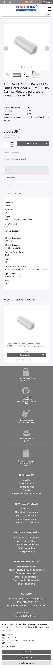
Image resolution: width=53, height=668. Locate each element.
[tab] (26, 170)
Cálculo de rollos (26, 548)
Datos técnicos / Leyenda (26, 544)
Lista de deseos (13, 152)
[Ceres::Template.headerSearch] (48, 14)
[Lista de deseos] (39, 2)
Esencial (9, 635)
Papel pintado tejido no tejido (27, 580)
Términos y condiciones (26, 519)
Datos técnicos (12, 186)
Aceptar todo (26, 652)
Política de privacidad (26, 516)
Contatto (26, 490)
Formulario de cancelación (26, 522)
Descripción (10, 178)
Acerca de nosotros (26, 541)
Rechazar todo (26, 657)
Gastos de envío (21, 159)
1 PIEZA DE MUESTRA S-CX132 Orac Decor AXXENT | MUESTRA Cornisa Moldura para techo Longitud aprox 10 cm (26, 345)
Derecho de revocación (26, 512)
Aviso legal (26, 508)
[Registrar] (11, 2)
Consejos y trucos (26, 551)
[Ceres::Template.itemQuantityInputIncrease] (12, 143)
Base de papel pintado (26, 573)
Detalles (9, 170)
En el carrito (32, 143)
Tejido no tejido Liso (26, 566)
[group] (26, 324)
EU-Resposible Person (15, 193)
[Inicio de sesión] (5, 2)
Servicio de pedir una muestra (26, 494)
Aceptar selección (26, 663)
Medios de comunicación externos (20, 640)
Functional (10, 646)
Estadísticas (11, 637)
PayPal (9, 643)
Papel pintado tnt (26, 584)
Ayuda (26, 480)
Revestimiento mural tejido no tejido (26, 570)
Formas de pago (26, 487)
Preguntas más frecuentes (26, 537)
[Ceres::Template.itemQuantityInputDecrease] (12, 146)
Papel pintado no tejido (26, 577)
